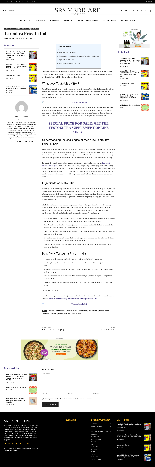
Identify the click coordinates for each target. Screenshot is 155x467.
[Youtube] (145, 10)
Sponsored (35, 28)
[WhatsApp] (93, 38)
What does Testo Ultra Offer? (67, 52)
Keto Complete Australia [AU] (53, 330)
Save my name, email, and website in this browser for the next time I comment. (68, 399)
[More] (113, 38)
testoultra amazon (60, 310)
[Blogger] (11, 141)
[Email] (108, 38)
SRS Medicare (10, 38)
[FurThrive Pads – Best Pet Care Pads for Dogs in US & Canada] (33, 401)
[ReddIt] (103, 38)
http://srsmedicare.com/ (21, 119)
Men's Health (9, 28)
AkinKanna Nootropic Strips (16, 387)
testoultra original (104, 310)
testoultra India (83, 310)
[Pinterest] (133, 10)
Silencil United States (107, 330)
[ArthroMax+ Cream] (33, 78)
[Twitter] (141, 10)
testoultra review (76, 313)
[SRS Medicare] (21, 107)
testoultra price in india (64, 313)
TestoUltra (51, 310)
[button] (149, 10)
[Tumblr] (95, 319)
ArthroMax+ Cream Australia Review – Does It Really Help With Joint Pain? (16, 66)
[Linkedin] (129, 10)
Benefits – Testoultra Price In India (69, 63)
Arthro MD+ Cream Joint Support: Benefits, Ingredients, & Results (16, 88)
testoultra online (93, 310)
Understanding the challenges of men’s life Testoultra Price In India (79, 56)
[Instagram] (125, 10)
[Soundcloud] (137, 10)
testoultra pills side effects (49, 313)
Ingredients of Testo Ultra (66, 60)
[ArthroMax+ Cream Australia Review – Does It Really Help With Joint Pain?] (33, 67)
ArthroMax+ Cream (13, 75)
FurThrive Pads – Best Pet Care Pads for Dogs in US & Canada (16, 400)
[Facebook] (122, 10)
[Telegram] (100, 319)
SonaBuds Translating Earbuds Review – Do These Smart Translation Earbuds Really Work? (17, 54)
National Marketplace (22, 28)
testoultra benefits (72, 310)
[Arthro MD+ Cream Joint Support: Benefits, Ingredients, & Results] (33, 89)
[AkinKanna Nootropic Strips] (33, 390)
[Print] (91, 319)
